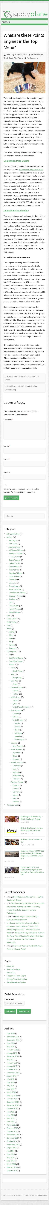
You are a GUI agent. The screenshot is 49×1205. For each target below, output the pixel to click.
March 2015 (11, 1125)
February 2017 (12, 1063)
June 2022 (11, 1033)
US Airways (15, 557)
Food (8, 625)
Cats (8, 616)
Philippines (17, 776)
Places (11, 665)
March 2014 (11, 1164)
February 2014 (12, 1167)
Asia (12, 674)
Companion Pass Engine (16, 976)
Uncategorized (12, 805)
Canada (16, 713)
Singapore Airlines (16, 596)
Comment (8, 419)
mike (8, 55)
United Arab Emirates (21, 707)
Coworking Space (15, 661)
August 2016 (11, 1076)
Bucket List (11, 973)
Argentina (16, 753)
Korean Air (13, 580)
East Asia (14, 681)
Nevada (18, 736)
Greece (15, 691)
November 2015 (13, 1105)
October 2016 (12, 1069)
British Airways (14, 560)
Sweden (16, 802)
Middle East (15, 697)
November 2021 (13, 1037)
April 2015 (10, 1122)
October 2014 (12, 1141)
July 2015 (10, 1112)
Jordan (15, 700)
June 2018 (11, 1043)
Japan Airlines (14, 576)
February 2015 (12, 1128)
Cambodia (17, 766)
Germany (16, 792)
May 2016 (10, 1086)
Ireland (15, 795)
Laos (14, 769)
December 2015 (13, 1102)
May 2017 (10, 1060)
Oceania (14, 743)
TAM (10, 602)
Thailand (16, 779)
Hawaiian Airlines (15, 573)
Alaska (17, 723)
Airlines (9, 537)
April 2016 (10, 1089)
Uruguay (16, 759)
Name (7, 446)
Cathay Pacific (14, 563)
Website (7, 472)
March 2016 (11, 1092)
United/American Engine (16, 982)
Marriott (12, 645)
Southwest (13, 599)
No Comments (32, 58)
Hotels (9, 629)
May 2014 (10, 1158)
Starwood (12, 648)
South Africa (17, 671)
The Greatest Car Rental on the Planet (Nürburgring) (21, 388)
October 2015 (12, 1109)
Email (7, 459)
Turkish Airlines (15, 609)
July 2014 (10, 1151)
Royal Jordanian (15, 589)
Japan (15, 684)
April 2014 (10, 1161)
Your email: (9, 999)
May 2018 (10, 1047)
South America (16, 749)
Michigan (18, 733)
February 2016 (12, 1096)
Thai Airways (14, 606)
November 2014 (13, 1138)
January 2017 (12, 1066)
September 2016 (13, 1073)
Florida (17, 727)
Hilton (11, 635)
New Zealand (18, 746)
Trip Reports (11, 651)
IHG (10, 642)
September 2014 (13, 1145)
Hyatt (11, 638)
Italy (14, 798)
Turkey (15, 694)
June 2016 (11, 1082)
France (15, 789)
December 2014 (13, 1135)
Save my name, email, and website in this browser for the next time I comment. (21, 490)
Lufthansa (12, 583)
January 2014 (12, 1171)
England (16, 785)
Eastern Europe (17, 687)
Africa (13, 668)
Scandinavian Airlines (17, 593)
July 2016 (10, 1079)
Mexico (15, 717)
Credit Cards (8, 58)
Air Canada (13, 544)
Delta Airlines (14, 570)
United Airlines (14, 612)
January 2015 (12, 1131)
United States (18, 720)
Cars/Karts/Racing (16, 658)
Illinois (17, 730)
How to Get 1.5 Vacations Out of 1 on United (22, 378)
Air (10, 655)
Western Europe (17, 782)
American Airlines (15, 554)
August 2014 (11, 1148)
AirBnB (11, 632)
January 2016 (12, 1099)
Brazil (15, 756)
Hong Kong (17, 678)
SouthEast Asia (17, 762)
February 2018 (12, 1050)
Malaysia (16, 772)
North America (16, 710)
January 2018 (12, 1053)
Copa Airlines (14, 567)
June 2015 (11, 1115)
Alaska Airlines (14, 547)
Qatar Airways (14, 586)
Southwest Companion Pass (31, 169)
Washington (19, 740)
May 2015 (10, 1118)
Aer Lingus (13, 540)
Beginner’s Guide (13, 969)
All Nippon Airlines (16, 550)
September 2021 (13, 1040)
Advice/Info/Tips (37, 55)
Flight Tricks (18, 58)
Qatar (15, 704)
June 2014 (11, 1154)
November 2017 (13, 1056)
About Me (10, 966)
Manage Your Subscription (17, 979)
